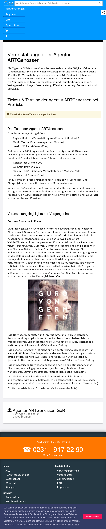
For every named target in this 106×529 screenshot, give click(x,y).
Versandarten (65, 474)
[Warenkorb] (14, 30)
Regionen (11, 14)
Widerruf (11, 483)
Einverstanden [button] (92, 516)
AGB (8, 470)
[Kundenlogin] (53, 36)
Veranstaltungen (15, 8)
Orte (8, 19)
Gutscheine (12, 497)
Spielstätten (13, 25)
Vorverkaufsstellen (68, 470)
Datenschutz (13, 478)
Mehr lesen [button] (73, 524)
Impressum (63, 487)
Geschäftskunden (16, 501)
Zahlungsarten (65, 478)
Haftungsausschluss (17, 474)
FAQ (59, 483)
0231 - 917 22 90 (57, 449)
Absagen (10, 487)
